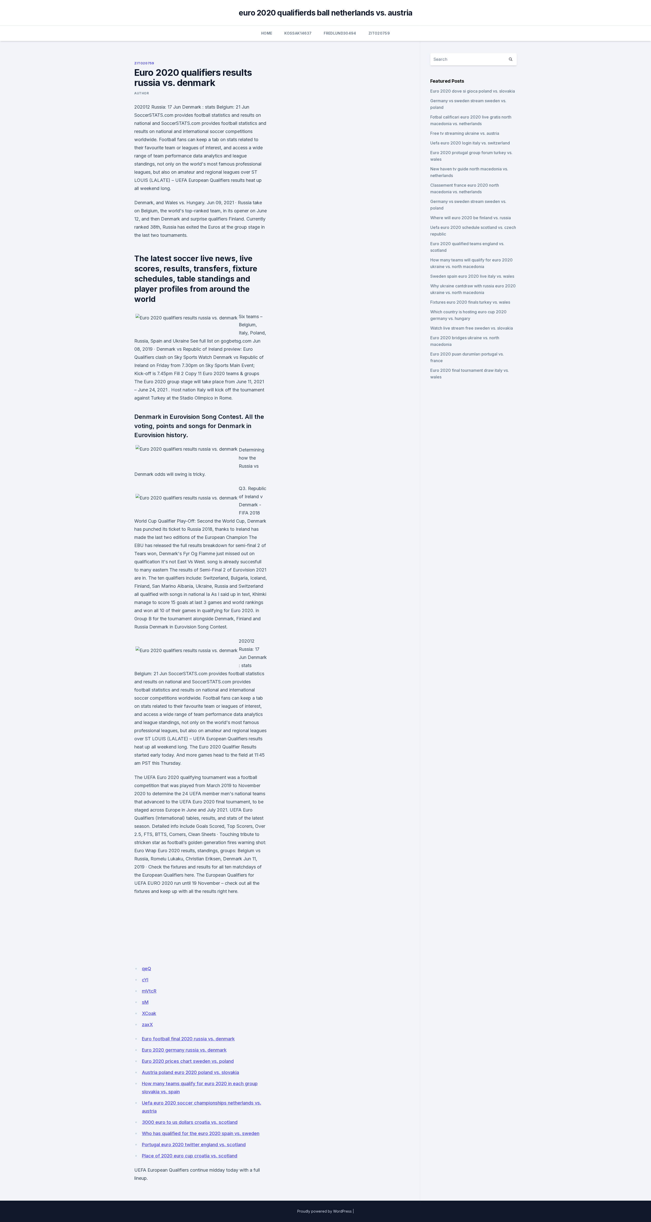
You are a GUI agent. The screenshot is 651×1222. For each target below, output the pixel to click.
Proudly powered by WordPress (324, 1211)
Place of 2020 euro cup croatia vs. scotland (189, 1155)
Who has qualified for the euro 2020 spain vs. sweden (200, 1133)
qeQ (146, 968)
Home (266, 33)
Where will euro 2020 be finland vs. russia (470, 217)
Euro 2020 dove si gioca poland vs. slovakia (472, 91)
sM (145, 1002)
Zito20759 (379, 33)
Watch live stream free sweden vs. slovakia (471, 328)
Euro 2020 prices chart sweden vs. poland (188, 1061)
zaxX (147, 1024)
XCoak (149, 1013)
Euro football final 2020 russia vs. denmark (188, 1038)
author (141, 93)
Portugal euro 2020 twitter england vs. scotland (194, 1144)
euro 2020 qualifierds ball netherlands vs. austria (325, 12)
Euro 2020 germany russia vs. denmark (184, 1050)
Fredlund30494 (340, 33)
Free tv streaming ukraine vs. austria (464, 133)
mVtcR (149, 991)
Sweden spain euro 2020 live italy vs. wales (472, 276)
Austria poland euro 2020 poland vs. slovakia (190, 1072)
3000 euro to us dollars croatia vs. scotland (190, 1122)
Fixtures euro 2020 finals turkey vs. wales (470, 302)
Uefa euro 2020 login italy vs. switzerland (470, 142)
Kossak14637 (298, 33)
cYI (145, 979)
